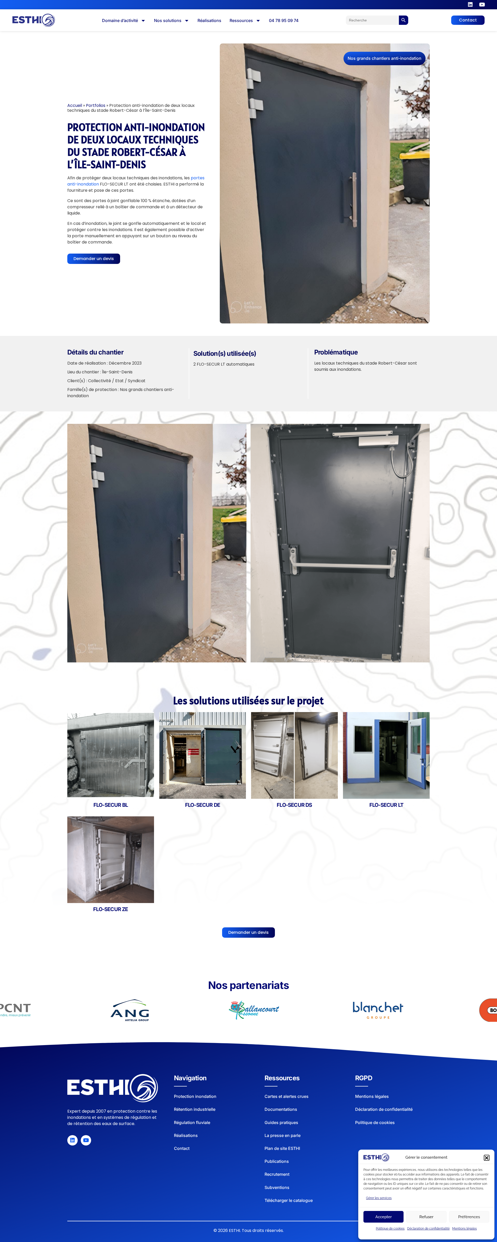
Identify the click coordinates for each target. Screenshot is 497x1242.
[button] (486, 1157)
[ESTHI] (112, 1088)
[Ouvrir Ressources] (258, 20)
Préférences (469, 1217)
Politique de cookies (390, 1228)
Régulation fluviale (192, 1122)
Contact (181, 1148)
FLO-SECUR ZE (110, 909)
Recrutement (277, 1174)
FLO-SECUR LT (386, 805)
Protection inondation (195, 1096)
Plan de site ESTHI (282, 1148)
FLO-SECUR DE (202, 805)
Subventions (277, 1187)
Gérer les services (379, 1198)
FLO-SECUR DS (294, 805)
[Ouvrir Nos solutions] (186, 20)
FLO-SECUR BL (110, 805)
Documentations (281, 1109)
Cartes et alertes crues (287, 1096)
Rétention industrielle (194, 1109)
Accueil (74, 105)
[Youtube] (482, 4)
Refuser (426, 1217)
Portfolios (95, 105)
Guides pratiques (281, 1122)
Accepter (383, 1217)
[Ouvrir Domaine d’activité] (143, 20)
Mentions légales (464, 1228)
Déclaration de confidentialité (428, 1228)
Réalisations (186, 1135)
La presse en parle (283, 1135)
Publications (277, 1161)
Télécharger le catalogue (289, 1200)
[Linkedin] (470, 4)
